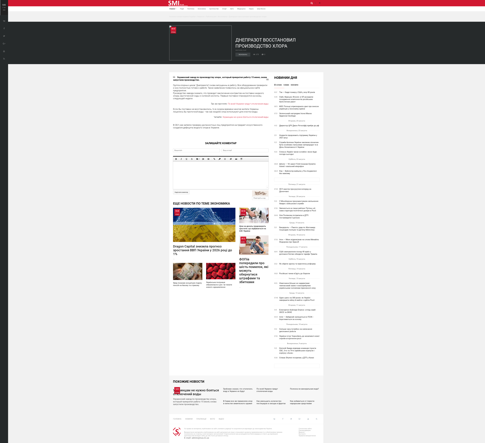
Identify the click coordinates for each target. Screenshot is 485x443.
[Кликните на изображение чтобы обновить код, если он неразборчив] (260, 193)
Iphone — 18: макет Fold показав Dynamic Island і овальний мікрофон (297, 165)
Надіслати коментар (181, 192)
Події (182, 9)
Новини (172, 9)
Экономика (243, 54)
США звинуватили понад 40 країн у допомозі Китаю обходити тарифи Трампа (298, 253)
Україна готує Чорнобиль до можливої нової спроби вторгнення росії (299, 337)
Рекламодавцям (305, 430)
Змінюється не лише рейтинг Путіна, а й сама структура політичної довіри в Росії (297, 209)
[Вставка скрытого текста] (230, 159)
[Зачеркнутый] (191, 159)
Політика (190, 9)
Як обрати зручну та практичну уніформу (297, 264)
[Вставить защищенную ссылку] (219, 159)
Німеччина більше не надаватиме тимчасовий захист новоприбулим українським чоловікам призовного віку (297, 285)
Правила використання (307, 436)
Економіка (202, 9)
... (202, 235)
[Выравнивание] (197, 159)
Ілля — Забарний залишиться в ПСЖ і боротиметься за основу (296, 318)
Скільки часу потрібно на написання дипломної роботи (295, 330)
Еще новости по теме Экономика (201, 203)
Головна (177, 419)
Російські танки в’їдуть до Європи (294, 273)
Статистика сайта (305, 428)
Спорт (224, 9)
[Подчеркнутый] (186, 159)
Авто (232, 9)
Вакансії (302, 432)
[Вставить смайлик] (225, 159)
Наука (251, 9)
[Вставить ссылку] (214, 159)
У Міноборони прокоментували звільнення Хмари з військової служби (298, 202)
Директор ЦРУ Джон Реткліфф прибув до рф (299, 125)
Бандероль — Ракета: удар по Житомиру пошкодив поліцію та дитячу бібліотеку (297, 228)
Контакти (302, 434)
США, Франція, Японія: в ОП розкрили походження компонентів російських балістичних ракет (296, 99)
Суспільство (214, 9)
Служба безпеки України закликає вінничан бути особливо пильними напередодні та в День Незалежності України (299, 144)
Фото (212, 419)
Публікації (201, 419)
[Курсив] (181, 159)
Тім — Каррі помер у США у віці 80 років (297, 92)
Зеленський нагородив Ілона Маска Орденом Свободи (295, 114)
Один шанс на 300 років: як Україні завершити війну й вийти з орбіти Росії (296, 299)
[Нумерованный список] (203, 159)
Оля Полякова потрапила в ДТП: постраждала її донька (294, 216)
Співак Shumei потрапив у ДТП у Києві (296, 358)
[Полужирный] (176, 159)
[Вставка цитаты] (236, 159)
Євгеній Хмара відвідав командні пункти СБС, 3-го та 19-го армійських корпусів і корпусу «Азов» (297, 350)
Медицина (241, 9)
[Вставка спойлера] (241, 159)
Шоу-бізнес (261, 9)
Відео (221, 419)
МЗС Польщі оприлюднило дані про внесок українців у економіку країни (299, 107)
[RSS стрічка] (315, 3)
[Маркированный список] (208, 159)
